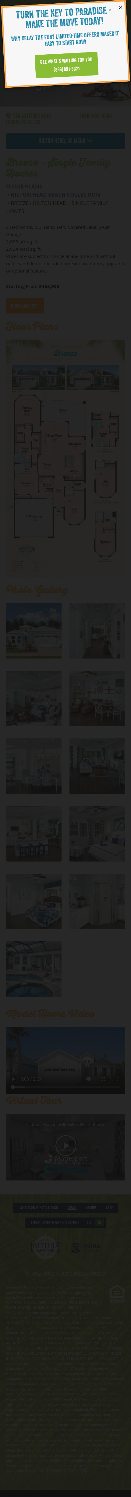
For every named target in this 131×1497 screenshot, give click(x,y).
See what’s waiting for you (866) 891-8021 (66, 65)
